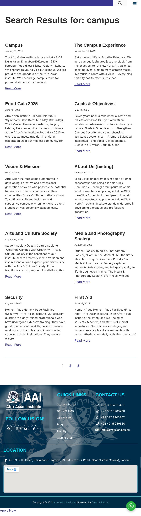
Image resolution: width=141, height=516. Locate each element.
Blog (60, 424)
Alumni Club (65, 437)
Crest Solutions (100, 502)
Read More (13, 88)
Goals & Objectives (94, 103)
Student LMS (65, 411)
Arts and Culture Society (31, 233)
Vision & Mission (23, 166)
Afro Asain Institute (65, 502)
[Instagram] (17, 428)
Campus (14, 45)
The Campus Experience (100, 45)
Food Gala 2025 (21, 103)
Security (14, 297)
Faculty (62, 431)
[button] (135, 3)
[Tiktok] (34, 428)
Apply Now (64, 417)
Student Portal (66, 404)
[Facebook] (9, 428)
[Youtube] (25, 428)
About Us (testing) (93, 166)
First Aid (83, 297)
